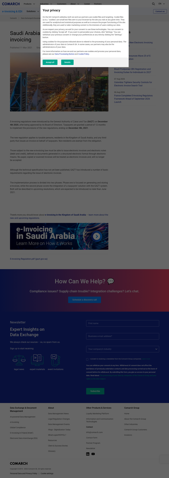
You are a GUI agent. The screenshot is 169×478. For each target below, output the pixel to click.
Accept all (50, 62)
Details (67, 62)
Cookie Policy (83, 54)
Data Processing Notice (64, 54)
